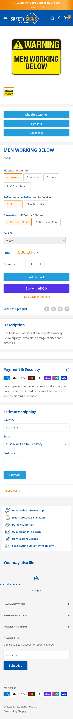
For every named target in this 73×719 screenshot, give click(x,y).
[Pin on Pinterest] (53, 308)
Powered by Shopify (15, 711)
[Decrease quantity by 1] (22, 264)
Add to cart (36, 277)
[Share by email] (66, 308)
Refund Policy (12, 490)
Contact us (36, 132)
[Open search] (52, 18)
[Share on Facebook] (46, 308)
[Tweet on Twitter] (60, 308)
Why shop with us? (37, 114)
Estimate (15, 475)
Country (9, 420)
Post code (10, 453)
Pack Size (9, 233)
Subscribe (15, 666)
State (7, 436)
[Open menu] (5, 18)
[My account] (59, 18)
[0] (66, 18)
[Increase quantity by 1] (40, 264)
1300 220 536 (36, 7)
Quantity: (10, 264)
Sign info (36, 123)
